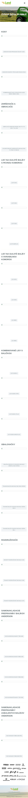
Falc (4, 768)
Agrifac (6, 764)
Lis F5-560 (14, 223)
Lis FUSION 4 (14, 373)
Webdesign (9, 796)
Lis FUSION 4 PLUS (14, 414)
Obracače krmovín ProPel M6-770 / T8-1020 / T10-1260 (14, 127)
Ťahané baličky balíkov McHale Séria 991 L (14, 529)
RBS (23, 764)
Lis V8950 (14, 320)
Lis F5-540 (14, 182)
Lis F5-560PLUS (14, 244)
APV (13, 772)
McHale (24, 768)
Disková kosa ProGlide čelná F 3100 (14, 51)
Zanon (6, 772)
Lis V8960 (14, 340)
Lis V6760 (14, 299)
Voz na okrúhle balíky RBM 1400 (14, 656)
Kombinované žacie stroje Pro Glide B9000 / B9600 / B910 (14, 93)
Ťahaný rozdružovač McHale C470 (14, 600)
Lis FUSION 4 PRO (14, 393)
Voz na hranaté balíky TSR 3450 (14, 697)
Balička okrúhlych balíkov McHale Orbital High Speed (14, 465)
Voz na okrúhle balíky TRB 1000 (14, 636)
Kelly (13, 779)
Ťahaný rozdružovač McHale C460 (14, 580)
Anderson (20, 772)
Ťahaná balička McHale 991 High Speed (14, 486)
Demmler (10, 768)
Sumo (12, 764)
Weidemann (6, 779)
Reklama (13, 796)
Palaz (12, 775)
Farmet (18, 764)
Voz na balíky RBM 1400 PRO (14, 735)
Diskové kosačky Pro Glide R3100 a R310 (14, 72)
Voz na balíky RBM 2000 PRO (14, 756)
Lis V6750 (14, 279)
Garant (17, 768)
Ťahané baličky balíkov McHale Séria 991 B (14, 507)
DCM (20, 779)
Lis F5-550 (14, 203)
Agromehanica (21, 775)
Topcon (5, 775)
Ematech (6, 3)
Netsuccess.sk (18, 796)
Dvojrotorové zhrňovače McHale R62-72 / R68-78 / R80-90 (14, 149)
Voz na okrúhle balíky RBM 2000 (14, 677)
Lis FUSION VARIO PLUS (14, 434)
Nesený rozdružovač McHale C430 (14, 559)
